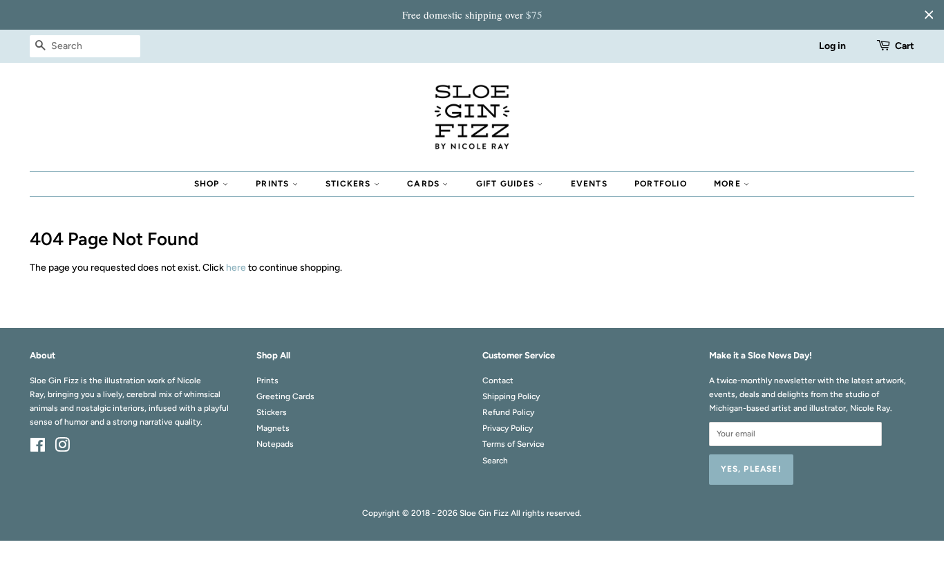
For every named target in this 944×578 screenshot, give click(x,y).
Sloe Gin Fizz (484, 513)
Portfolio (660, 184)
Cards (424, 184)
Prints (274, 184)
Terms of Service (513, 444)
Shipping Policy (511, 396)
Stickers (349, 184)
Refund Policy (508, 412)
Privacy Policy (507, 428)
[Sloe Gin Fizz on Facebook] (38, 448)
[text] (472, 14)
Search (495, 460)
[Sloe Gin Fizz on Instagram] (62, 448)
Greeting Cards (285, 396)
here (236, 267)
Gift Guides (506, 184)
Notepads (275, 444)
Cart (904, 46)
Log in (832, 46)
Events (589, 184)
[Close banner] (929, 14)
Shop (208, 184)
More (729, 184)
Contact (497, 380)
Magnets (273, 428)
